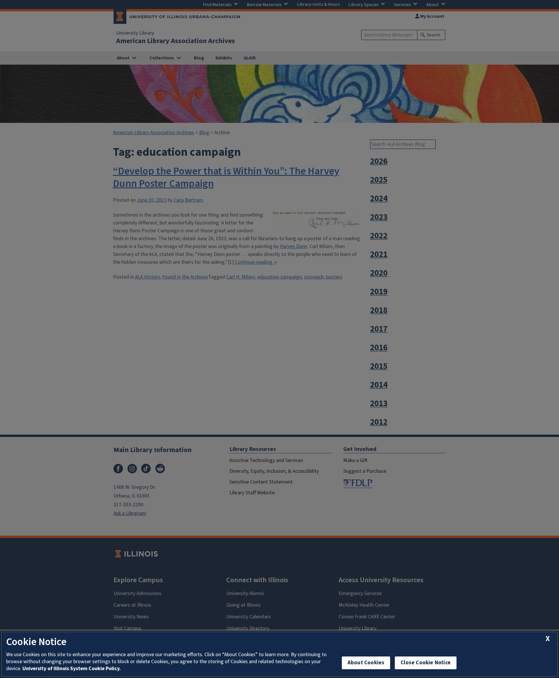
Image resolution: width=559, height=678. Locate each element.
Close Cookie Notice (426, 663)
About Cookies (366, 663)
